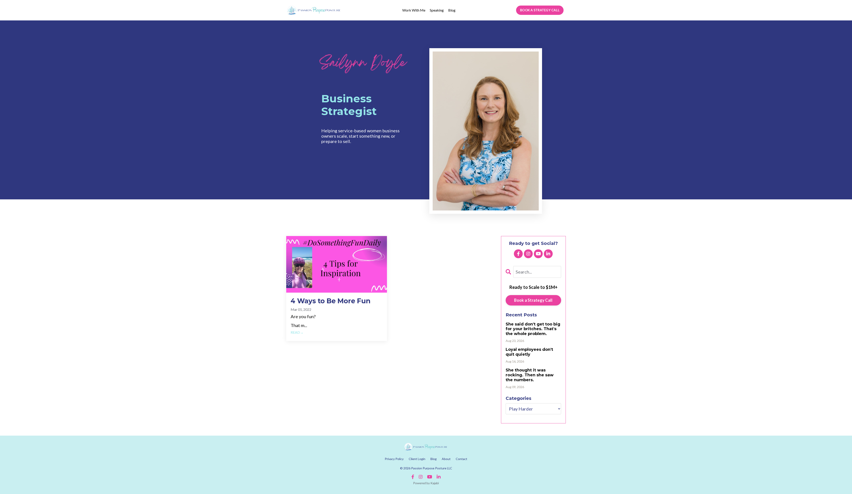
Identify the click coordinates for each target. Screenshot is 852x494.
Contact (461, 459)
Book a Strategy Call (533, 300)
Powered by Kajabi (426, 483)
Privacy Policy (394, 459)
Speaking (437, 10)
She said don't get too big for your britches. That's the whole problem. (533, 329)
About (446, 459)
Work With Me (413, 10)
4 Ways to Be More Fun (331, 301)
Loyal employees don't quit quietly (529, 352)
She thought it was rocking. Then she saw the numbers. (530, 375)
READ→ (297, 332)
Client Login (417, 459)
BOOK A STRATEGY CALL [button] (540, 10)
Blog (452, 10)
